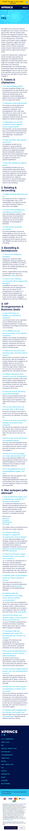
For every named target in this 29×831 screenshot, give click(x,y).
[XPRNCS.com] (7, 7)
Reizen (3, 761)
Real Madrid (18, 586)
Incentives (5, 758)
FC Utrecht (5, 520)
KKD (2, 745)
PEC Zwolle (5, 524)
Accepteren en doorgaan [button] (10, 827)
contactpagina (21, 612)
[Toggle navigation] (25, 7)
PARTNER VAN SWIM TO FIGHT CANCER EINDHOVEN (13, 2)
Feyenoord (5, 518)
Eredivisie (5, 742)
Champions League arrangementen (13, 549)
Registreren (5, 783)
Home (2, 16)
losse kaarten (12, 550)
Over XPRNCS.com (7, 764)
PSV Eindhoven (7, 522)
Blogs (3, 777)
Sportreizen (5, 752)
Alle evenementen (7, 739)
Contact (4, 771)
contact (13, 275)
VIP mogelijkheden (8, 716)
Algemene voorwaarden (20, 791)
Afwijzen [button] (22, 827)
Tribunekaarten (6, 755)
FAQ (2, 767)
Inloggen (4, 780)
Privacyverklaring (9, 819)
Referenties (5, 774)
